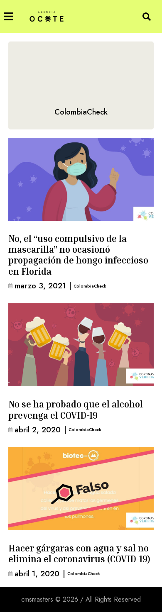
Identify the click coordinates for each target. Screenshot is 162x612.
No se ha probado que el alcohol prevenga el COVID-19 (75, 409)
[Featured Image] (81, 179)
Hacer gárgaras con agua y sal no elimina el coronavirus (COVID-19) (79, 553)
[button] (8, 16)
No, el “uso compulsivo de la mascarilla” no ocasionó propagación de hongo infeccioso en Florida (78, 255)
